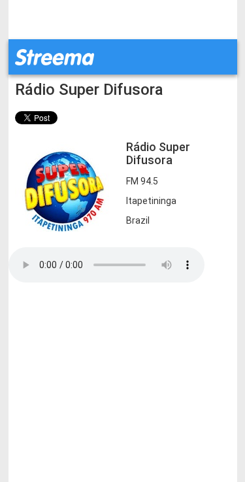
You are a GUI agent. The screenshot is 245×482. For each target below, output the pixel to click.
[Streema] (54, 56)
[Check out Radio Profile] (64, 186)
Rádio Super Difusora (89, 89)
